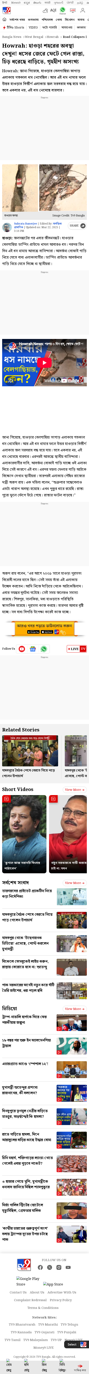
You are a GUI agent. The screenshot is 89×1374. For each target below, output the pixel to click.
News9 (15, 3)
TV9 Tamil (13, 1340)
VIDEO (33, 27)
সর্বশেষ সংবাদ (15, 883)
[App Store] (56, 1286)
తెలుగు (37, 3)
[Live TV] (72, 10)
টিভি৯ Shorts (15, 27)
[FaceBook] (40, 1267)
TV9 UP (56, 1340)
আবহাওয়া (66, 27)
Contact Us (18, 1292)
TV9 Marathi (48, 1324)
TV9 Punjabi (66, 1332)
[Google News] (32, 649)
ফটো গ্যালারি (49, 27)
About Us (37, 1292)
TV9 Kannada (21, 1332)
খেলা (59, 19)
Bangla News (11, 37)
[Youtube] (21, 649)
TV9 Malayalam (35, 1340)
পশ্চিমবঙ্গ (47, 19)
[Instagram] (58, 1267)
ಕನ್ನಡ (27, 3)
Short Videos (17, 789)
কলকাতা (33, 19)
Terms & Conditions (43, 1308)
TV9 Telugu (69, 1324)
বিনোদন (70, 19)
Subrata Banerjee (25, 224)
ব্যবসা (81, 19)
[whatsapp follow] (43, 649)
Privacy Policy (61, 1300)
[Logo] (6, 10)
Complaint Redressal (30, 1300)
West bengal (34, 37)
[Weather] (46, 10)
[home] (4, 19)
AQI (53, 10)
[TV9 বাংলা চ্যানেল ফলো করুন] (61, 10)
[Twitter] (49, 1267)
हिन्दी (5, 3)
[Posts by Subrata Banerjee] (7, 227)
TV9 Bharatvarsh (22, 1324)
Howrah (53, 37)
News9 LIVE (74, 1340)
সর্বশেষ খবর (17, 19)
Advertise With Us (62, 1292)
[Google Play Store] (29, 1281)
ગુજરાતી (58, 3)
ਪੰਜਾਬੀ (70, 3)
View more (73, 790)
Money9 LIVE (43, 1347)
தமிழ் (80, 3)
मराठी (47, 3)
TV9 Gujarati (44, 1332)
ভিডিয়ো (9, 1009)
